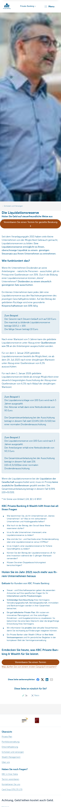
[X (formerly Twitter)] (42, 679)
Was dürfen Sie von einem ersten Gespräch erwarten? (29, 667)
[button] (49, 6)
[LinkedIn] (47, 679)
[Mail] (51, 679)
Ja (26, 695)
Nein (36, 695)
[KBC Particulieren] (6, 6)
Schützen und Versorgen (13, 206)
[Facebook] (37, 679)
